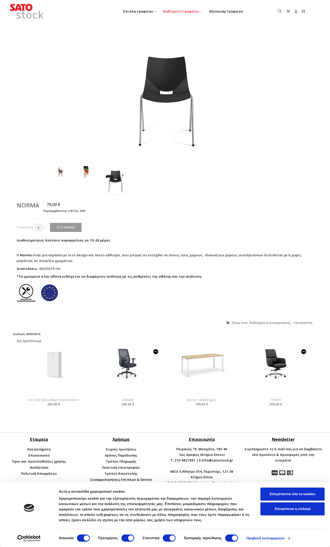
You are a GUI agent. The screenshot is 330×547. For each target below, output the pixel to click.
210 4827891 (185, 460)
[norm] (59, 172)
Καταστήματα (39, 449)
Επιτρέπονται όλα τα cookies (292, 494)
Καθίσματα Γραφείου (181, 11)
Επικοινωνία (39, 455)
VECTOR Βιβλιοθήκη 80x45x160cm (53, 400)
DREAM (127, 400)
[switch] (127, 538)
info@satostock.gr (217, 460)
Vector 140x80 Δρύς (201, 400)
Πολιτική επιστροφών (121, 467)
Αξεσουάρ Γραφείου (226, 11)
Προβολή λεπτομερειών (265, 538)
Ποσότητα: (25, 227)
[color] (87, 172)
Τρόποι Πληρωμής (121, 461)
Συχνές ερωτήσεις (121, 449)
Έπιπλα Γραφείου (138, 11)
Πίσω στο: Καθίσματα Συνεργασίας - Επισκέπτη (272, 322)
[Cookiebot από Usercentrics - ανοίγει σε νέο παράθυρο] (29, 538)
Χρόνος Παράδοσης (121, 455)
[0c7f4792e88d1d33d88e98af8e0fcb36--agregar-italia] (114, 180)
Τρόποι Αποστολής (121, 473)
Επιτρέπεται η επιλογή (292, 509)
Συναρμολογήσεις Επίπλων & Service (121, 479)
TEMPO (275, 400)
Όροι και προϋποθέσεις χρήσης (39, 461)
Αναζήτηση (39, 467)
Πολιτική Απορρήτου (39, 473)
